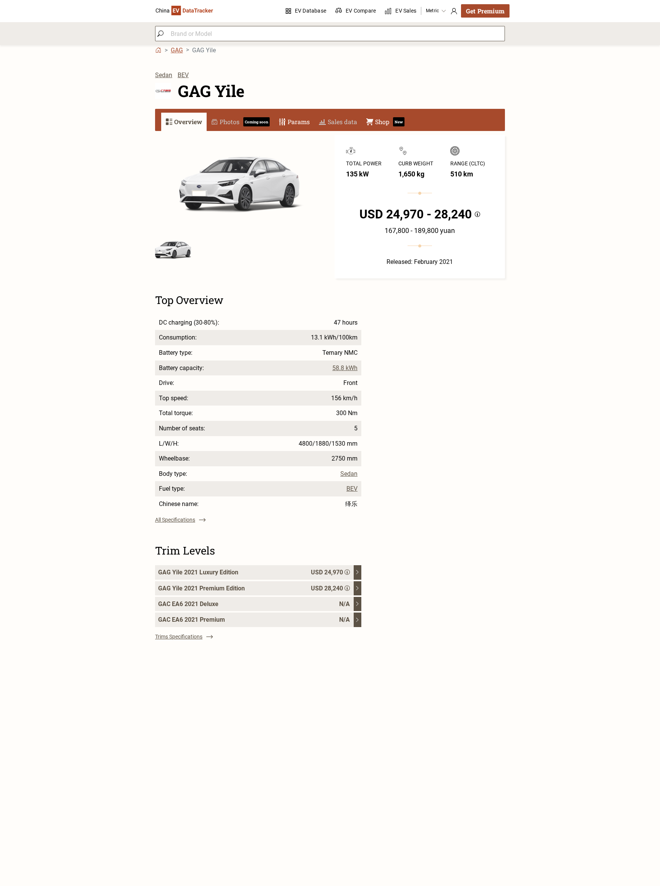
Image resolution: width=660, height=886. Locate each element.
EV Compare (361, 11)
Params (299, 122)
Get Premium (485, 11)
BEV (183, 75)
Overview (188, 122)
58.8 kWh (345, 368)
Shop (389, 122)
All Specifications (175, 520)
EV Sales (405, 11)
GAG (177, 50)
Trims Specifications (178, 637)
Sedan (163, 75)
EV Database (310, 11)
